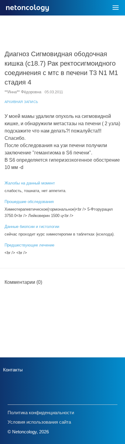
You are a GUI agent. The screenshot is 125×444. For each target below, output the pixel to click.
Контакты (13, 369)
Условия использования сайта (39, 422)
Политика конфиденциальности (41, 412)
